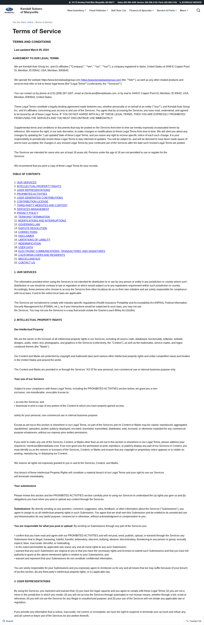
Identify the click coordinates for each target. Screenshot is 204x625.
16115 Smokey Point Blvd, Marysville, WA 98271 (93, 2)
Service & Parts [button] (166, 11)
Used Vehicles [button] (97, 11)
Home (30, 22)
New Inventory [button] (75, 11)
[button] (198, 10)
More (183, 11)
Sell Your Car (118, 10)
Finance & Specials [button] (140, 11)
